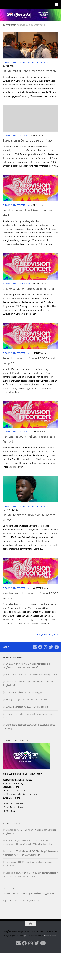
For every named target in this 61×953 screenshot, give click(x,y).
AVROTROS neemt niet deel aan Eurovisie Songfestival (31, 674)
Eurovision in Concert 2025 (16, 62)
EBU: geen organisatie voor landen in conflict (26, 699)
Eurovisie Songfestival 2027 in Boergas (24, 692)
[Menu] (57, 4)
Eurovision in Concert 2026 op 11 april (28, 141)
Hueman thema (50, 935)
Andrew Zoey (12, 840)
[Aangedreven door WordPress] (25, 936)
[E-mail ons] (35, 647)
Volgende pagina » (47, 634)
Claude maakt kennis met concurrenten (29, 71)
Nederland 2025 (40, 62)
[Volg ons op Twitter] (51, 647)
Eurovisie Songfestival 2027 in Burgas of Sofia (27, 707)
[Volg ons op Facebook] (40, 647)
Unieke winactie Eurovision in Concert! (28, 289)
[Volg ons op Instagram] (46, 647)
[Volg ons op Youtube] (56, 647)
